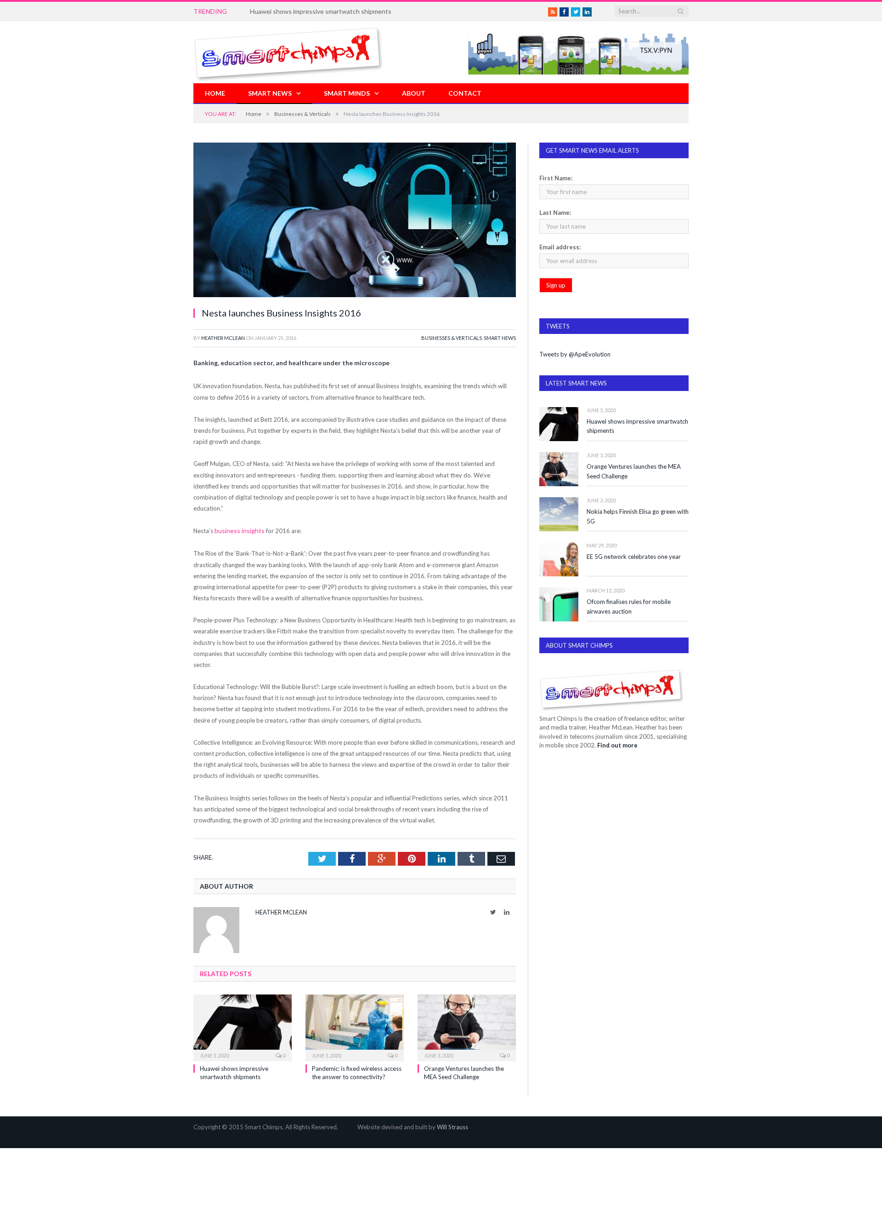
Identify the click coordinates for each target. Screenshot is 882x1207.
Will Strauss (452, 1126)
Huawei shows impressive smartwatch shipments (637, 426)
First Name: (555, 178)
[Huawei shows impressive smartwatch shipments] (242, 1026)
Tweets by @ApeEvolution (575, 354)
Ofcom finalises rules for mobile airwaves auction (629, 606)
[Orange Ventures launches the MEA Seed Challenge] (467, 1026)
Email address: (560, 247)
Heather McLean (223, 338)
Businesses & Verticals (451, 338)
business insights (237, 530)
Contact (464, 93)
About (413, 93)
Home (215, 93)
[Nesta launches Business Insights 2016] (354, 221)
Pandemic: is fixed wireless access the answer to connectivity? (340, 11)
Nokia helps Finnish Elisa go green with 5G (638, 516)
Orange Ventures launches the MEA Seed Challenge (634, 471)
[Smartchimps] (288, 52)
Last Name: (555, 212)
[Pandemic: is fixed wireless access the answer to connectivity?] (354, 1026)
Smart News (270, 93)
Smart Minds (347, 93)
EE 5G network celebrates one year (634, 556)
